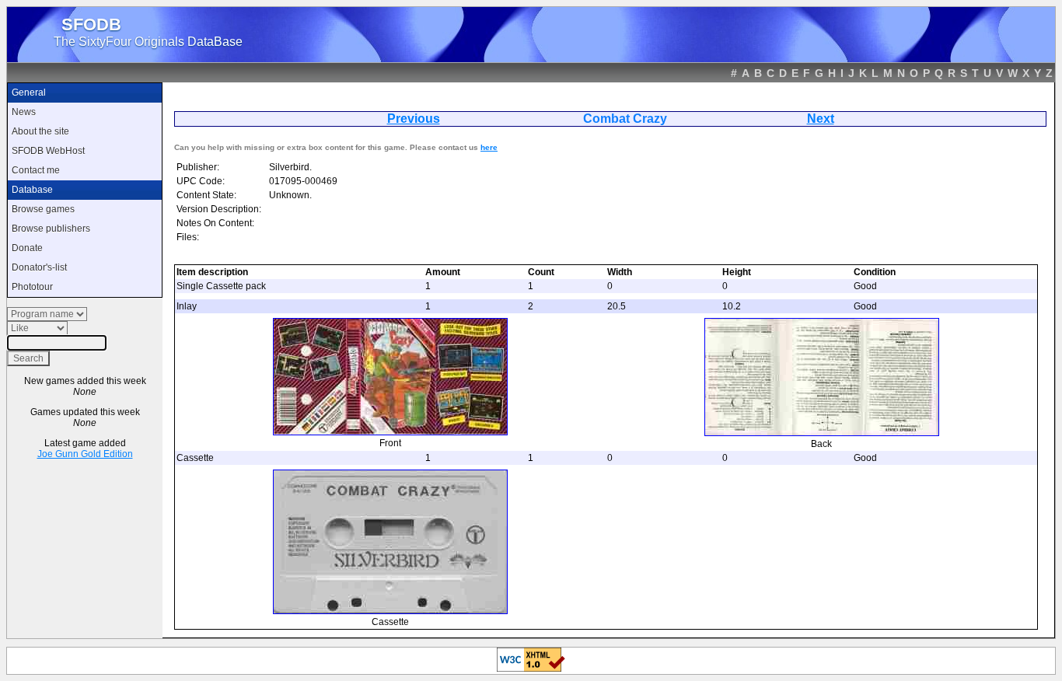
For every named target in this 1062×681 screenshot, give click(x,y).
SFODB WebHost (48, 150)
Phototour (32, 286)
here (489, 147)
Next (820, 118)
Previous (413, 118)
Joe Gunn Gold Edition (85, 454)
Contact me (36, 170)
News (24, 112)
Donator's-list (39, 267)
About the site (40, 131)
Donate (27, 248)
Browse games (43, 209)
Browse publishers (51, 228)
